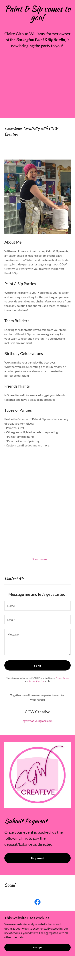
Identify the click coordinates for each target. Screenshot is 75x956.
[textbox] (37, 606)
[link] (37, 902)
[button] (38, 559)
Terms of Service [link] (36, 681)
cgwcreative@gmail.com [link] (37, 720)
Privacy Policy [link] (62, 678)
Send (37, 665)
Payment (37, 858)
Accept (37, 947)
